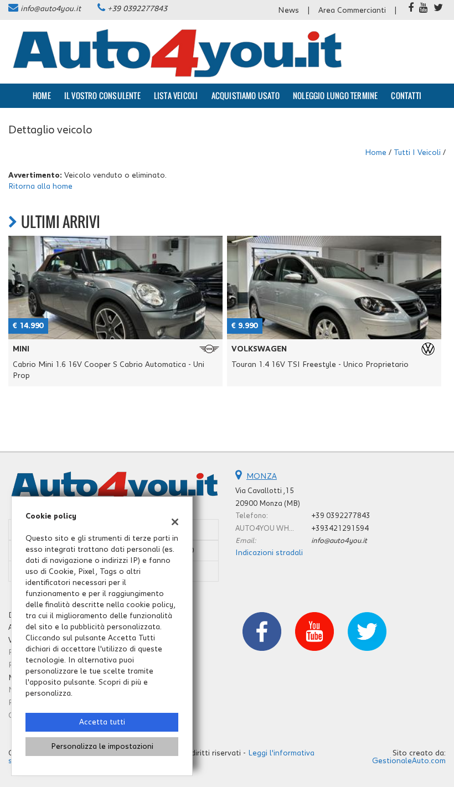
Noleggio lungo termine (335, 95)
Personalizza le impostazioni (102, 746)
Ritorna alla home (40, 186)
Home (42, 95)
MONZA (261, 476)
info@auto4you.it (50, 9)
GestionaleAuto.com (409, 761)
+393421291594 (340, 528)
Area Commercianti (352, 10)
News (288, 10)
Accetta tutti (102, 722)
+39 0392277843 (137, 9)
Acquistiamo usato (245, 95)
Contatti (406, 95)
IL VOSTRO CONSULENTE (102, 95)
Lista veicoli (176, 95)
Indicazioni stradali (269, 553)
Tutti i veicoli (417, 153)
